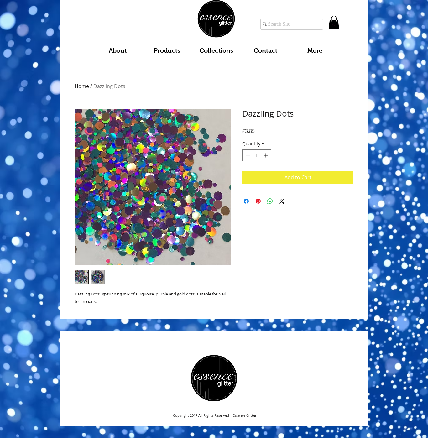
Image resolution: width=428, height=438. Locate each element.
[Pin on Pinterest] (258, 201)
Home (82, 86)
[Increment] (266, 155)
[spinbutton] (256, 155)
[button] (333, 22)
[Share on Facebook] (246, 201)
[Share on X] (282, 201)
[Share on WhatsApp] (270, 201)
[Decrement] (247, 155)
